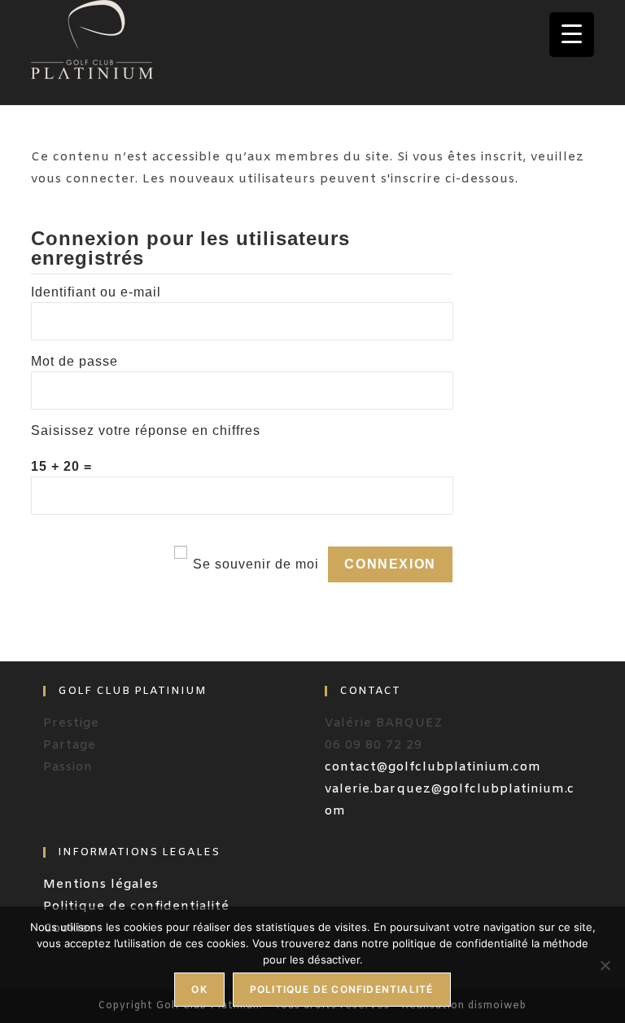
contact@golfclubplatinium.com (433, 767)
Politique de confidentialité (342, 989)
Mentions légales (101, 884)
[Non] (605, 965)
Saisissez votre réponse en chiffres (145, 430)
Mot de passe (74, 361)
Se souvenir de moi (256, 564)
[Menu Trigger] (571, 34)
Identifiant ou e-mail (96, 292)
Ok (199, 989)
